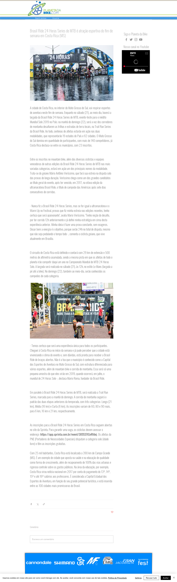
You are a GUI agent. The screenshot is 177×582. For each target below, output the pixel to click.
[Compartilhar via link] (44, 504)
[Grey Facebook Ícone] (126, 39)
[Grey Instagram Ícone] (136, 39)
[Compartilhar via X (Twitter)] (37, 504)
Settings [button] (138, 578)
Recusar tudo (151, 578)
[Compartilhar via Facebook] (31, 504)
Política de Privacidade (117, 578)
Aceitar (166, 578)
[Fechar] (173, 578)
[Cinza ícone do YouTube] (141, 39)
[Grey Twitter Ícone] (131, 39)
